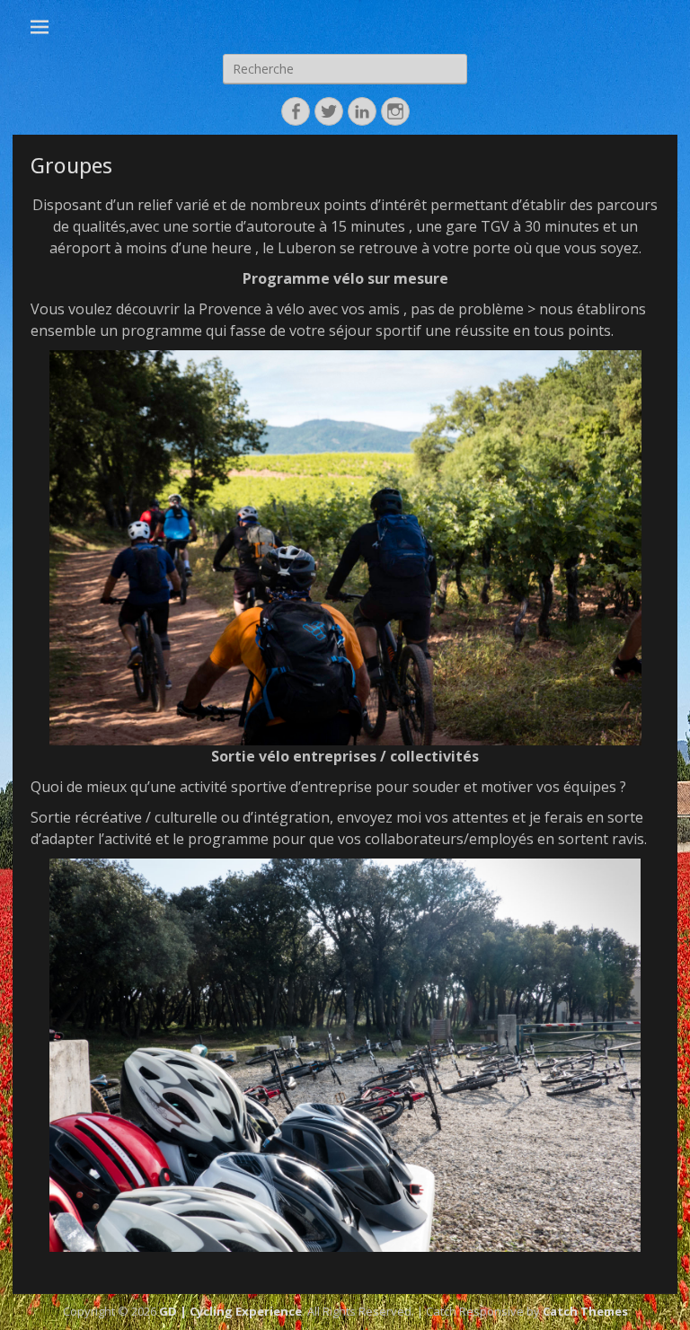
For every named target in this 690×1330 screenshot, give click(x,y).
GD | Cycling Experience (230, 1311)
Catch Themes (585, 1311)
